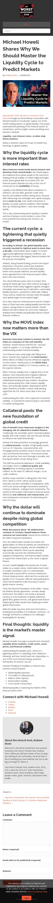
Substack (12, 713)
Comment (7, 820)
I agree (27, 898)
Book (10, 710)
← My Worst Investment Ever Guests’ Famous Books (26, 797)
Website (7, 871)
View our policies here (37, 891)
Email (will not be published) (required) (22, 860)
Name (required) (11, 849)
